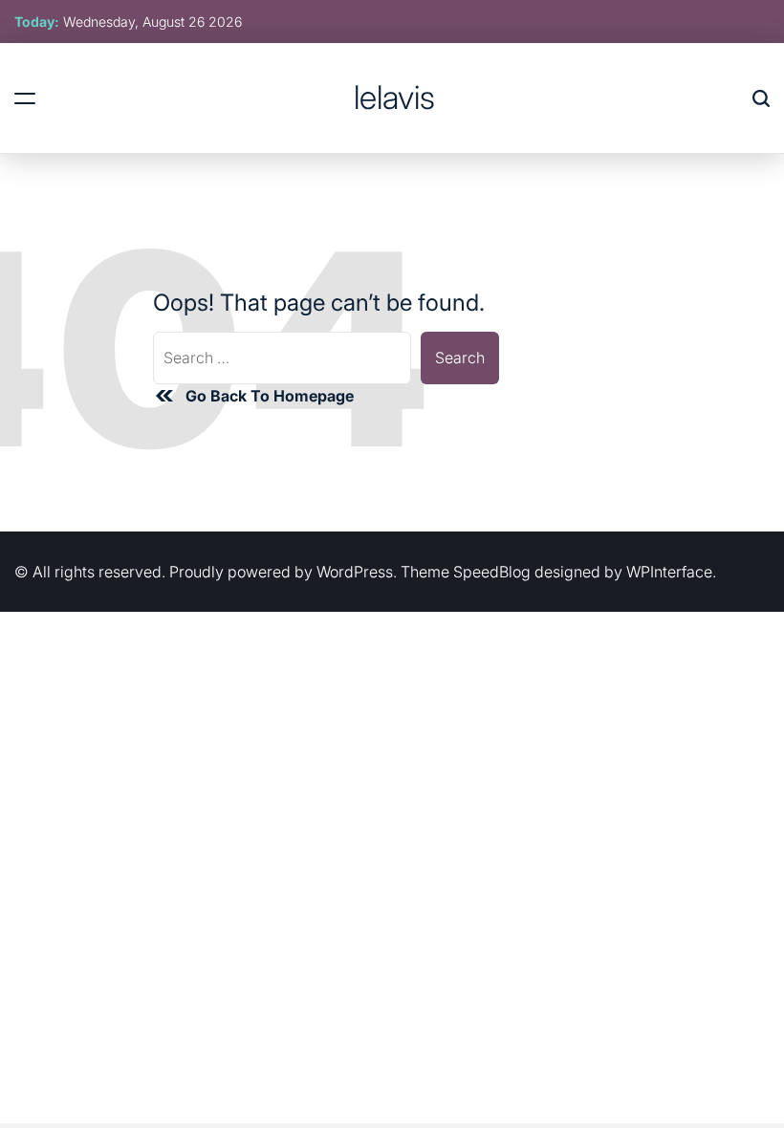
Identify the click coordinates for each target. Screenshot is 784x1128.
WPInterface (669, 571)
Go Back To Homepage (269, 395)
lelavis (394, 97)
